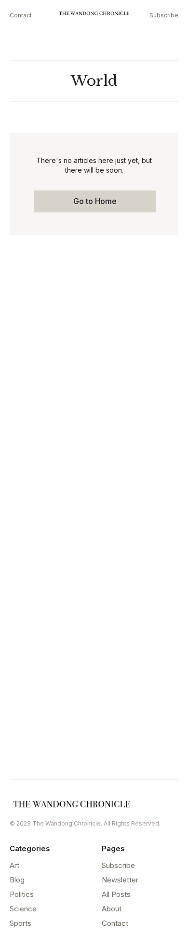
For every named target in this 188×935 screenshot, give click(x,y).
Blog (17, 879)
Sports (20, 923)
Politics (22, 894)
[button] (141, 15)
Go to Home (95, 201)
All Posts (116, 894)
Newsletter (120, 879)
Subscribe (163, 15)
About (111, 908)
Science (23, 908)
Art (14, 865)
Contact (21, 15)
